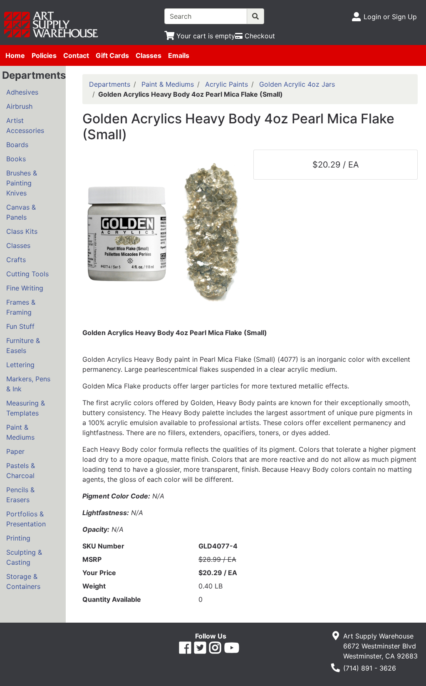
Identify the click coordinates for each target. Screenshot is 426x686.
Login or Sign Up (390, 17)
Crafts (16, 259)
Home (15, 55)
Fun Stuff (20, 326)
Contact (76, 55)
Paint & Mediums (20, 432)
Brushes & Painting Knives (21, 183)
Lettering (20, 365)
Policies (44, 55)
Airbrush (19, 106)
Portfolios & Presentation (26, 519)
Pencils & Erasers (20, 495)
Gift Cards (112, 55)
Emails (178, 55)
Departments (109, 84)
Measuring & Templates (25, 408)
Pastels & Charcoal (20, 470)
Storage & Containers (23, 581)
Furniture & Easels (23, 345)
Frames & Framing (20, 307)
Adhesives (22, 92)
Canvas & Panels (21, 212)
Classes (148, 55)
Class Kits (21, 231)
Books (16, 159)
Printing (18, 538)
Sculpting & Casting (24, 557)
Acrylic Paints (226, 84)
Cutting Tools (27, 274)
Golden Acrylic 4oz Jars (297, 84)
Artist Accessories (25, 125)
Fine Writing (24, 288)
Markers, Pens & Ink (28, 384)
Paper (15, 451)
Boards (17, 144)
